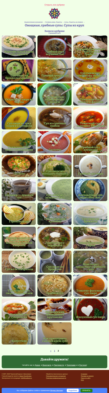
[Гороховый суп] (19, 214)
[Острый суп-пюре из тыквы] (19, 94)
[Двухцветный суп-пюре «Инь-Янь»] (90, 190)
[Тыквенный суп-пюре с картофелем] (19, 286)
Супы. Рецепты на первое (73, 22)
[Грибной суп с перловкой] (54, 238)
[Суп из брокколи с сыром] (90, 238)
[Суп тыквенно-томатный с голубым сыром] (90, 70)
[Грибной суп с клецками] (90, 142)
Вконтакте (46, 365)
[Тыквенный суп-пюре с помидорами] (19, 142)
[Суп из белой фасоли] (19, 262)
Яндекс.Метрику (56, 390)
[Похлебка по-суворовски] (19, 309)
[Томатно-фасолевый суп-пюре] (90, 286)
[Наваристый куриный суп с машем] (54, 94)
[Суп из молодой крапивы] (54, 214)
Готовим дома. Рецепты (53, 22)
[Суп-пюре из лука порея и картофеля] (19, 118)
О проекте (84, 374)
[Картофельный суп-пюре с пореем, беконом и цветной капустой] (19, 241)
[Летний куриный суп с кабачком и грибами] (90, 47)
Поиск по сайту (85, 378)
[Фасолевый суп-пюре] (90, 309)
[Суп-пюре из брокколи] (90, 214)
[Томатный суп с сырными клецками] (90, 118)
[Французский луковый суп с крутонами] (54, 309)
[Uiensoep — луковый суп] (19, 190)
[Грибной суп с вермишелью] (54, 47)
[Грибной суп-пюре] (90, 166)
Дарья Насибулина (25, 376)
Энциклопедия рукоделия (33, 22)
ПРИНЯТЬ (86, 390)
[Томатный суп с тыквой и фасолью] (90, 94)
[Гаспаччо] (54, 142)
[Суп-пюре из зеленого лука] (54, 190)
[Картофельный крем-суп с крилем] (19, 47)
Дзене (37, 365)
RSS (82, 380)
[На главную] (54, 18)
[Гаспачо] (19, 166)
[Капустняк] (19, 333)
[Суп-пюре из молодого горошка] (54, 166)
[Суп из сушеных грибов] (54, 118)
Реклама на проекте (87, 376)
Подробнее (72, 390)
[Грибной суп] (54, 286)
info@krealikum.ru (26, 378)
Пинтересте (59, 365)
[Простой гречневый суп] (54, 70)
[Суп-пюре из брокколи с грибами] (19, 70)
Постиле (83, 365)
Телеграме (71, 365)
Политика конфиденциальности (56, 378)
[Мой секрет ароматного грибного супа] (90, 262)
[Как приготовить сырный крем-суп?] (54, 333)
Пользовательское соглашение (56, 376)
